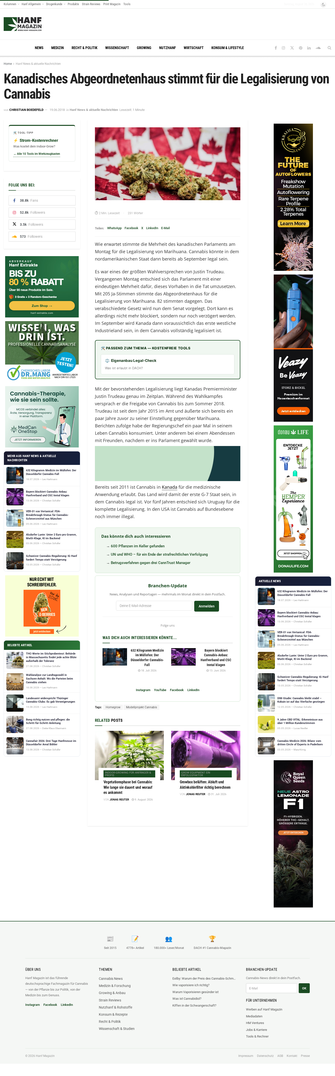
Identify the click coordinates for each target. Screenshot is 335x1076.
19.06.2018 (57, 110)
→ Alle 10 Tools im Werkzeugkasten (36, 154)
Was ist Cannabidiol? (186, 998)
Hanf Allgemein (31, 4)
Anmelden (207, 606)
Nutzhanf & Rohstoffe (115, 1007)
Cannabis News (111, 979)
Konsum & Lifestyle (227, 48)
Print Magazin (111, 4)
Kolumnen (10, 4)
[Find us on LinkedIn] (309, 48)
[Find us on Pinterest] (300, 48)
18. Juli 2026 (148, 670)
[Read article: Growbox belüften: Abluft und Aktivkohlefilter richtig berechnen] (205, 755)
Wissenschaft (117, 48)
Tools (126, 4)
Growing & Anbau (112, 993)
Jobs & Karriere (256, 1030)
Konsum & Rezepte (113, 1014)
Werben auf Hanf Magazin (264, 1009)
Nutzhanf (167, 48)
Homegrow (113, 707)
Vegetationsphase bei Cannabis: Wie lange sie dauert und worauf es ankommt (127, 787)
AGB (280, 1056)
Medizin (57, 48)
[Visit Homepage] (32, 24)
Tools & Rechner (257, 1036)
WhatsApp (114, 228)
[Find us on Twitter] (292, 48)
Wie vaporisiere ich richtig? (190, 985)
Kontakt (292, 1056)
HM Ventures (255, 1023)
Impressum (245, 1056)
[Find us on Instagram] (283, 48)
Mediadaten (254, 1016)
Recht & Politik (84, 48)
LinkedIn (152, 228)
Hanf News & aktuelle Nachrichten (38, 64)
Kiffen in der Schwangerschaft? (194, 1005)
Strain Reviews (91, 4)
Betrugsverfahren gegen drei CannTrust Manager (150, 563)
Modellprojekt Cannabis (141, 707)
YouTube (160, 690)
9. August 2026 (143, 799)
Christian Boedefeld (26, 110)
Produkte (73, 4)
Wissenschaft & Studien (117, 1029)
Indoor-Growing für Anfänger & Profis (128, 774)
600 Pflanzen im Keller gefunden (138, 546)
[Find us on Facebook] (276, 48)
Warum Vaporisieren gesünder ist (195, 992)
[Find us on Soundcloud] (318, 48)
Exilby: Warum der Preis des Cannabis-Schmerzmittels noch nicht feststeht (204, 978)
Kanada (169, 487)
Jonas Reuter (119, 799)
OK (304, 988)
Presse (305, 1056)
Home (8, 64)
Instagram (143, 690)
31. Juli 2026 (218, 794)
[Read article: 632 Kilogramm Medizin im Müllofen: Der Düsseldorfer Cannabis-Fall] (115, 657)
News (39, 48)
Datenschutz (265, 1056)
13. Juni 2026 (217, 670)
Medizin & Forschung (115, 986)
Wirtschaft (194, 48)
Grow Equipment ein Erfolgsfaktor (195, 774)
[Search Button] (329, 48)
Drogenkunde (54, 4)
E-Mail (165, 228)
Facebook (131, 228)
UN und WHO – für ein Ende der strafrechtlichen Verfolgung (159, 554)
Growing (144, 48)
